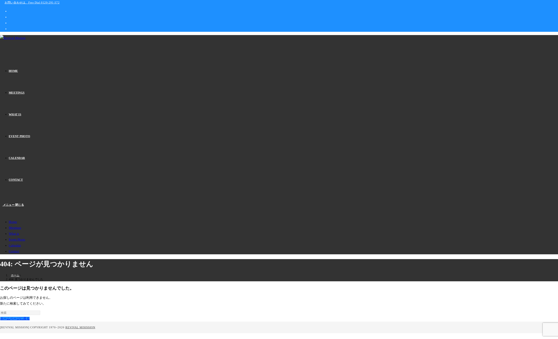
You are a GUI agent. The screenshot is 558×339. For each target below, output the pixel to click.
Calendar (15, 245)
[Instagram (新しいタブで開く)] (10, 23)
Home (13, 222)
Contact (14, 251)
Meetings (15, 227)
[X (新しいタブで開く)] (10, 11)
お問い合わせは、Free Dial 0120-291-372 (32, 2)
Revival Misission (80, 327)
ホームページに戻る (15, 318)
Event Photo (17, 239)
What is (14, 233)
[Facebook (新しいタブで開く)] (10, 17)
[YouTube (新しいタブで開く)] (10, 28)
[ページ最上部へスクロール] (1, 336)
